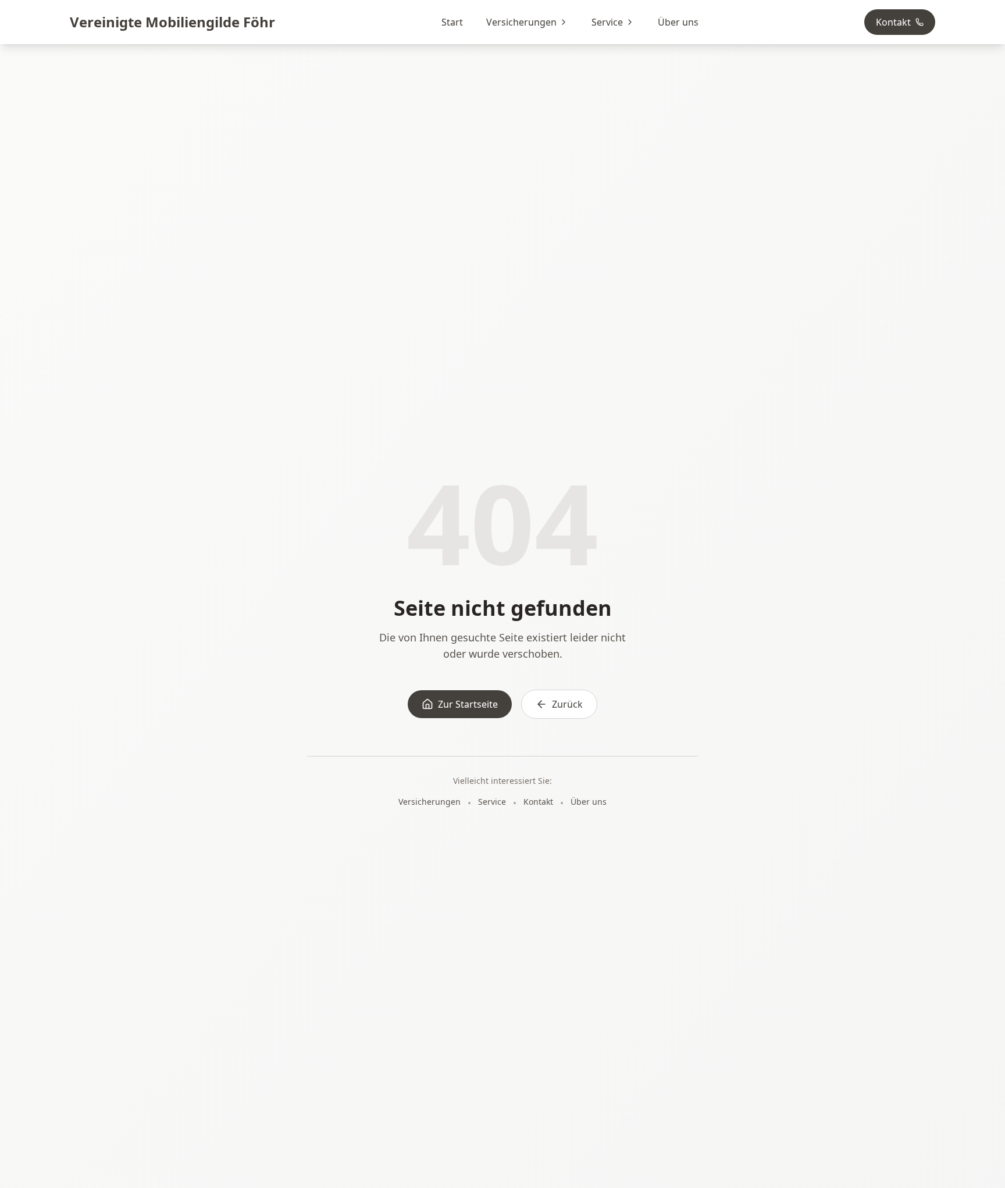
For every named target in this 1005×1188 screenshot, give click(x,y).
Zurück (567, 704)
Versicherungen (521, 22)
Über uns (678, 22)
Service (607, 22)
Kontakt (893, 22)
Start (452, 22)
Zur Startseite (468, 704)
